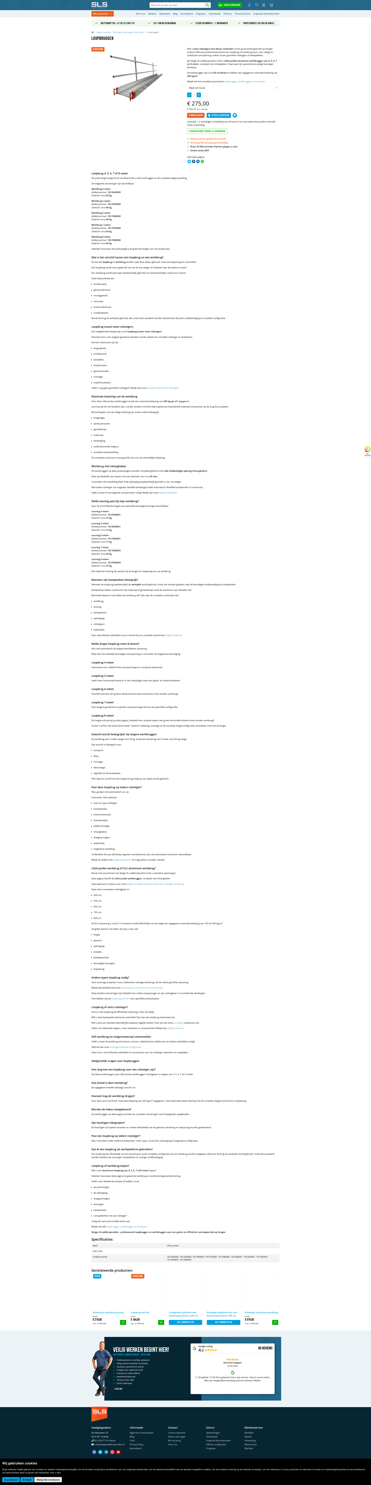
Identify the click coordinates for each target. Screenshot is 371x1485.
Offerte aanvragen (220, 115)
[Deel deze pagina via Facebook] (193, 161)
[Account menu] (249, 5)
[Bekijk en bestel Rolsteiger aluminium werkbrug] (275, 1322)
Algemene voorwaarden (141, 1432)
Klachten (248, 1448)
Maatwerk (164, 13)
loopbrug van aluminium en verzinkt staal (142, 987)
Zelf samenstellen (185, 1322)
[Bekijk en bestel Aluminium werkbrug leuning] (123, 1322)
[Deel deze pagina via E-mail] (189, 161)
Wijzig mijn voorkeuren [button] (48, 1479)
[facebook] (94, 1448)
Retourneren (250, 1444)
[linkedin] (106, 1448)
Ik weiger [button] (27, 1479)
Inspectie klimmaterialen (266, 13)
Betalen (248, 1436)
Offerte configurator (216, 1444)
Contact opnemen (177, 1432)
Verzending (250, 1440)
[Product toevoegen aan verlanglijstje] (235, 115)
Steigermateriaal (103, 32)
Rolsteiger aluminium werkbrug (261, 1312)
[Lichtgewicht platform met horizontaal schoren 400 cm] (185, 1292)
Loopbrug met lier (140, 1312)
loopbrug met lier (120, 998)
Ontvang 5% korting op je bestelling (209, 142)
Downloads (214, 13)
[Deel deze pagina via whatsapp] (202, 161)
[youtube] (118, 1448)
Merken (152, 13)
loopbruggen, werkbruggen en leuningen (244, 81)
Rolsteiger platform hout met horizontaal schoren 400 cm (222, 1314)
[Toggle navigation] (102, 14)
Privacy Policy (136, 1444)
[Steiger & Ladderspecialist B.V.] (110, 5)
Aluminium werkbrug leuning (108, 1312)
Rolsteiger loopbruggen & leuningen (128, 32)
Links (132, 1440)
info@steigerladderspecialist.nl (109, 1444)
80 (259, 1348)
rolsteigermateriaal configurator (125, 1047)
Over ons (140, 13)
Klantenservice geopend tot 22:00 (208, 138)
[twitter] (101, 1448)
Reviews (267, 1348)
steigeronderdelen (168, 492)
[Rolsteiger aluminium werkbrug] (261, 1292)
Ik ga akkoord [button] (11, 1479)
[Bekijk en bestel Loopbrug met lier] (161, 1322)
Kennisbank (186, 13)
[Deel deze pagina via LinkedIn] (198, 161)
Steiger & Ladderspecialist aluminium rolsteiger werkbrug (155, 883)
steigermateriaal (174, 635)
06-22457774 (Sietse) (105, 1440)
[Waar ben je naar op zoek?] (207, 5)
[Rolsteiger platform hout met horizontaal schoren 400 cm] (223, 1292)
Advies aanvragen (231, 5)
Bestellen (249, 1432)
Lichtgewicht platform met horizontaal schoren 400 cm (183, 1314)
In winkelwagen (196, 115)
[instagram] (113, 1448)
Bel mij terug (174, 1440)
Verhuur (227, 13)
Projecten (201, 13)
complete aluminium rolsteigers (163, 387)
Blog (175, 13)
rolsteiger (178, 1022)
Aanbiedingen (213, 1432)
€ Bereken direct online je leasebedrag (207, 131)
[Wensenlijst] (256, 5)
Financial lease (242, 13)
